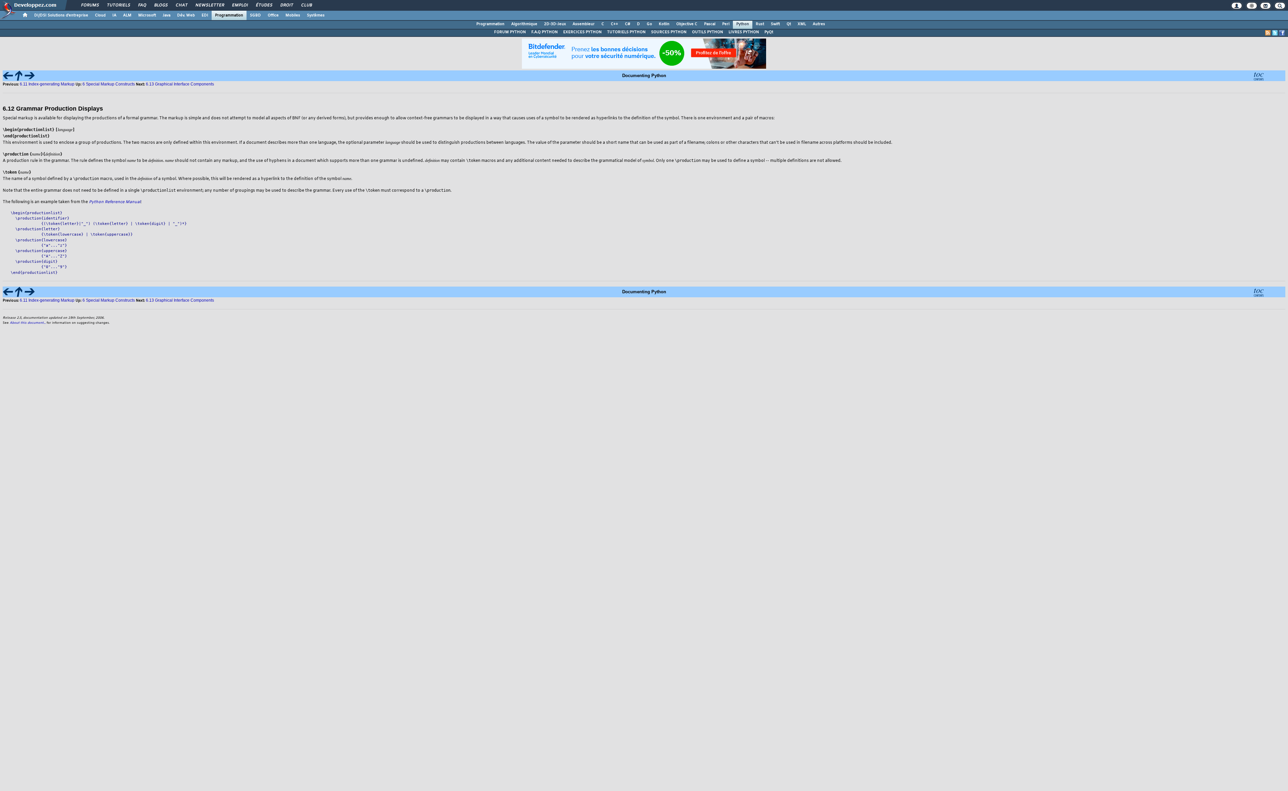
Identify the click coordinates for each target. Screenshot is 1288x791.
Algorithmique (524, 24)
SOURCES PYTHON (669, 32)
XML (802, 24)
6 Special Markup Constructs (109, 84)
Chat (181, 5)
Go (649, 24)
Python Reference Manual (115, 202)
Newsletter (209, 5)
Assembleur (584, 24)
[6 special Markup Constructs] (18, 75)
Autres (819, 24)
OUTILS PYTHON (707, 32)
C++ (614, 24)
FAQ (142, 5)
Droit (286, 5)
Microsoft (147, 15)
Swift (775, 24)
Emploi (239, 5)
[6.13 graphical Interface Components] (29, 75)
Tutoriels (118, 5)
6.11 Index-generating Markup (47, 84)
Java (166, 15)
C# (627, 24)
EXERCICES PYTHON (582, 32)
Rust (760, 24)
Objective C (686, 24)
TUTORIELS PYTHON (626, 32)
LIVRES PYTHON (744, 32)
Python (742, 24)
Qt (789, 24)
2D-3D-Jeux (555, 24)
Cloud (100, 15)
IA (114, 15)
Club (306, 5)
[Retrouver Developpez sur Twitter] (1275, 33)
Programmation (229, 15)
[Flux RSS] (1268, 33)
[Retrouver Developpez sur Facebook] (1282, 33)
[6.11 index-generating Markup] (8, 75)
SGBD (255, 15)
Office (273, 15)
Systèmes (316, 15)
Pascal (709, 24)
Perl (726, 24)
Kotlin (664, 24)
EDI (205, 15)
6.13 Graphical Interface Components (180, 84)
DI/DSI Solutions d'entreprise (61, 15)
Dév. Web (186, 15)
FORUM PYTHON (510, 32)
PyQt (768, 32)
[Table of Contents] (1258, 75)
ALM (127, 15)
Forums (89, 5)
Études (264, 5)
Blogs (160, 5)
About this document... (28, 323)
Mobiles (292, 15)
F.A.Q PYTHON (544, 32)
